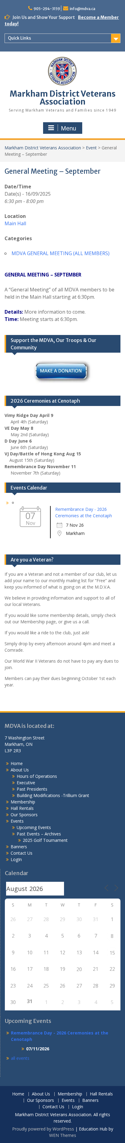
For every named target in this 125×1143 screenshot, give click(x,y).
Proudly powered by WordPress (43, 1129)
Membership (23, 802)
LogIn (16, 859)
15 (112, 952)
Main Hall (15, 223)
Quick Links (19, 38)
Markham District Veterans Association (63, 98)
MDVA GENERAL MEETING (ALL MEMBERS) (61, 253)
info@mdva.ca (82, 8)
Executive (26, 782)
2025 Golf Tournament (45, 840)
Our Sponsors (24, 814)
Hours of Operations (37, 776)
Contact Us (21, 853)
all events (20, 1058)
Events (17, 821)
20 (79, 969)
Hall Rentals (22, 808)
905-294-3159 (47, 8)
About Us (20, 770)
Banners (19, 846)
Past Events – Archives (39, 834)
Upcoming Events (34, 827)
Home (17, 763)
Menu (68, 128)
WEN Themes (62, 1135)
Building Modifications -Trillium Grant (53, 795)
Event (91, 148)
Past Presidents (32, 789)
